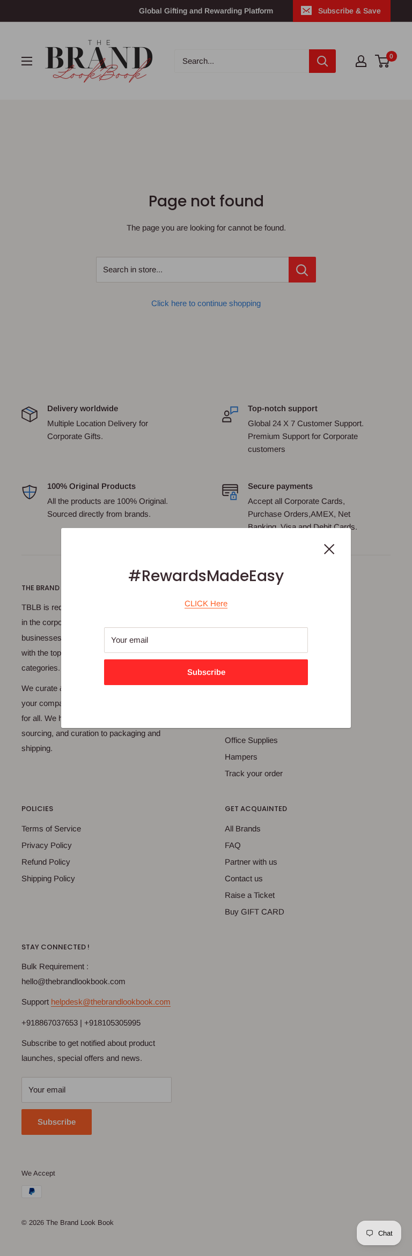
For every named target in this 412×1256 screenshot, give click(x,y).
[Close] (329, 548)
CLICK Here (206, 603)
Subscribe (206, 672)
